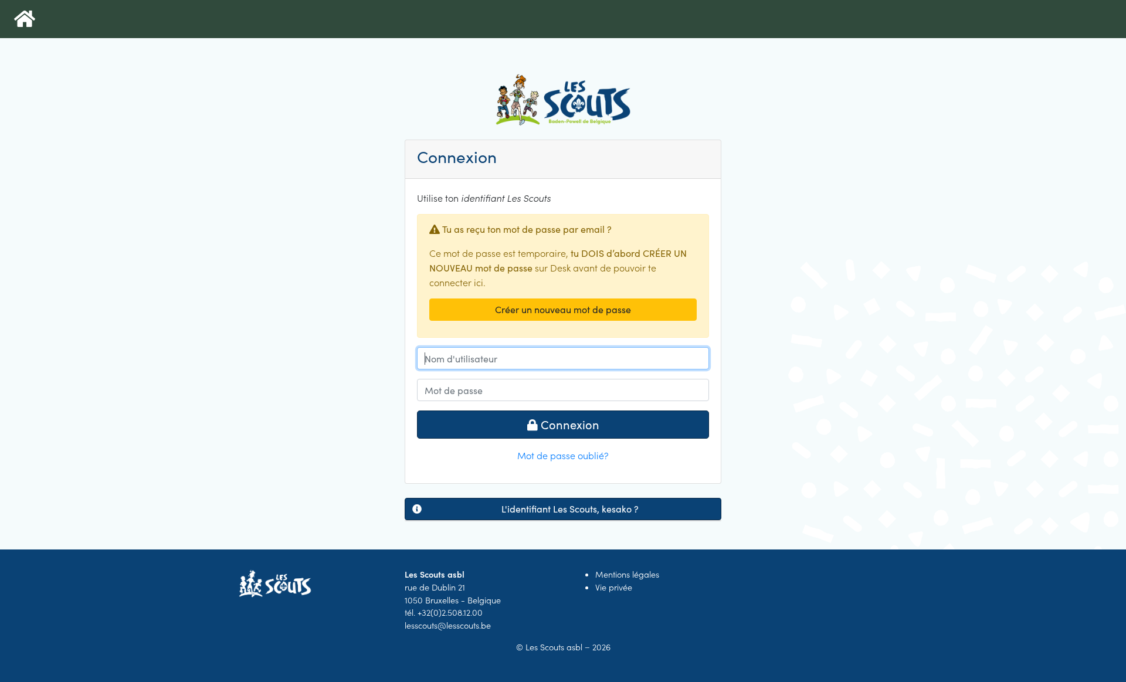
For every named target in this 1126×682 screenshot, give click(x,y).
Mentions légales (627, 574)
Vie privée (613, 587)
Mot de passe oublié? (563, 455)
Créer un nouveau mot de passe (563, 309)
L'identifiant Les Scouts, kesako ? (570, 509)
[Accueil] (24, 19)
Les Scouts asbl (553, 647)
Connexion (568, 424)
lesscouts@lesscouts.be (448, 625)
